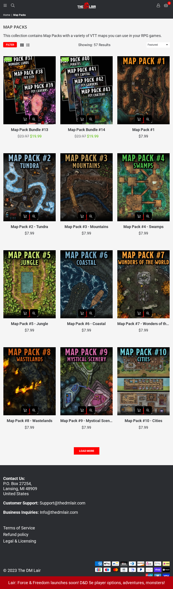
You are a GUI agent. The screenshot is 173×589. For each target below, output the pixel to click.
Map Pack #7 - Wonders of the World (143, 323)
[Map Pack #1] (143, 90)
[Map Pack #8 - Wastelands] (29, 381)
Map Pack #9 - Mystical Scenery (86, 420)
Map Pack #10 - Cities (143, 420)
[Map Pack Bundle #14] (86, 90)
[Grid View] (22, 44)
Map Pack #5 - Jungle (29, 323)
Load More (86, 450)
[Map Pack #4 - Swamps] (143, 187)
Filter (10, 44)
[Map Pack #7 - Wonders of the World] (143, 284)
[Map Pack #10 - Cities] (143, 381)
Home (6, 15)
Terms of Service (19, 527)
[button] (166, 5)
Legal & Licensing (19, 541)
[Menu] (5, 5)
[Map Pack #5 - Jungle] (29, 284)
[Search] (12, 5)
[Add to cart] (25, 119)
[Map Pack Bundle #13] (29, 90)
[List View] (28, 44)
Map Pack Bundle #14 (86, 129)
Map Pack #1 (143, 129)
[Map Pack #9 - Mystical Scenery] (86, 381)
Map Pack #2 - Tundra (29, 226)
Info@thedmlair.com (59, 512)
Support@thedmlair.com (62, 503)
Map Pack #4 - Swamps (143, 226)
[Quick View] (34, 119)
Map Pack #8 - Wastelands (29, 420)
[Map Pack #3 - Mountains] (86, 187)
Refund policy (15, 534)
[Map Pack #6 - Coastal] (86, 284)
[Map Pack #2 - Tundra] (29, 187)
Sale (8, 59)
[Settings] (158, 5)
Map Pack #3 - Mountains (86, 226)
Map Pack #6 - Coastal (86, 323)
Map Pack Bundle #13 (29, 129)
